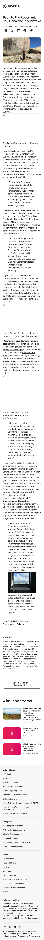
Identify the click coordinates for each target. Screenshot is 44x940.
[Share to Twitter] (12, 31)
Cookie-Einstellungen (11, 934)
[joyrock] (22, 50)
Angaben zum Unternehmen (29, 936)
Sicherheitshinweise (11, 799)
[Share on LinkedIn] (19, 31)
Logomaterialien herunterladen (20, 684)
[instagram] (10, 927)
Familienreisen (9, 624)
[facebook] (20, 927)
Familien (24, 621)
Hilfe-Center (8, 774)
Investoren (7, 871)
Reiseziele (21, 624)
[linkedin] (15, 927)
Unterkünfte (33, 26)
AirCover (6, 778)
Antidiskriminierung (10, 782)
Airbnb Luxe (7, 892)
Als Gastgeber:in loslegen (13, 826)
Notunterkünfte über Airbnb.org (15, 879)
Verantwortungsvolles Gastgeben (16, 842)
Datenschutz (27, 934)
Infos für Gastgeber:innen (13, 834)
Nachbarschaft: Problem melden (16, 795)
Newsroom (14, 5)
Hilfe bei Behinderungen (12, 786)
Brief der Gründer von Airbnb (14, 888)
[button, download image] (36, 42)
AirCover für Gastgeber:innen (14, 830)
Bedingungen (10, 936)
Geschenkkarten (9, 875)
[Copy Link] (31, 31)
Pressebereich (8, 859)
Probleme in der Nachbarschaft (15, 813)
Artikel (16, 621)
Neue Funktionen (9, 863)
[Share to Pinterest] (25, 31)
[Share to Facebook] (6, 31)
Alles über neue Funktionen (13, 883)
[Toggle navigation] (39, 5)
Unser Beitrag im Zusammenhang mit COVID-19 (21, 803)
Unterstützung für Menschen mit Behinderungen (16, 808)
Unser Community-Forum (13, 846)
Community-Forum (10, 838)
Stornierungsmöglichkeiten (13, 791)
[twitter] (5, 927)
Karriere (6, 867)
